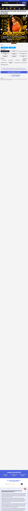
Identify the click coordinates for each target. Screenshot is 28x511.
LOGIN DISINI (12, 47)
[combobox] (13, 5)
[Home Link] (6, 3)
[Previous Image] (1, 29)
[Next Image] (26, 29)
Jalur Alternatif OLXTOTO (14, 72)
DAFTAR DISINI (4, 47)
